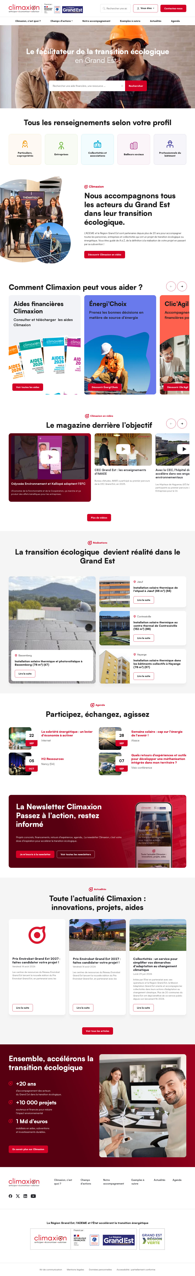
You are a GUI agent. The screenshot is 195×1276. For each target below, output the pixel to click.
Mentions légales (75, 1269)
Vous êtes (146, 8)
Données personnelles (100, 1269)
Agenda (175, 21)
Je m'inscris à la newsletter (35, 854)
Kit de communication (51, 1269)
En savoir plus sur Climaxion (28, 1149)
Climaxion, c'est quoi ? (28, 21)
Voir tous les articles (97, 1031)
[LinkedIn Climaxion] (25, 1195)
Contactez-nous (173, 8)
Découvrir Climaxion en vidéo (104, 254)
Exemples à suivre (130, 21)
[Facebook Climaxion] (10, 1195)
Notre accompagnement (96, 21)
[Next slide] (182, 286)
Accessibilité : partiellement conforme (136, 1269)
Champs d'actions (60, 21)
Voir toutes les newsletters (76, 854)
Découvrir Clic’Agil (177, 387)
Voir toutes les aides (27, 387)
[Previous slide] (171, 286)
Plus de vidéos (99, 517)
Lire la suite (25, 673)
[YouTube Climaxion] (33, 1195)
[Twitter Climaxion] (18, 1195)
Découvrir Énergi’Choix (105, 387)
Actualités (155, 21)
